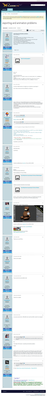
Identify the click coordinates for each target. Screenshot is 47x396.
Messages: (6, 45)
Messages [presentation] (5, 28)
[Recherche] (44, 5)
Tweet (8, 48)
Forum (5, 13)
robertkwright (7, 261)
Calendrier (21, 11)
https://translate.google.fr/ (25, 58)
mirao (7, 172)
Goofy (7, 365)
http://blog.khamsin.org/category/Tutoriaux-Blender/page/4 (31, 175)
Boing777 (7, 319)
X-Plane (9, 13)
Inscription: (7, 43)
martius (7, 38)
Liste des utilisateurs (14, 11)
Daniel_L (7, 339)
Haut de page (42, 391)
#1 (42, 33)
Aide (24, 391)
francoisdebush (7, 300)
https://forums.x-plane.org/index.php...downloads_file (24, 381)
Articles (4, 9)
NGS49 (7, 89)
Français (4, 391)
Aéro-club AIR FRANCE (28, 226)
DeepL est (15, 119)
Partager (7, 47)
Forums (10, 9)
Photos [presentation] (18, 28)
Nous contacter (29, 391)
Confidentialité (36, 391)
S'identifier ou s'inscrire (40, 0)
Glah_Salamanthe (7, 117)
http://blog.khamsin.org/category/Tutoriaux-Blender (30, 187)
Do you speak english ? (14, 13)
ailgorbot (7, 207)
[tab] (5, 28)
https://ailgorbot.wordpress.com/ (19, 232)
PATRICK (7, 59)
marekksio (7, 280)
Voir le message (24, 363)
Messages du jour (5, 11)
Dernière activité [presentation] (12, 28)
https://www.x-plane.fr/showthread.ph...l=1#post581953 (27, 368)
